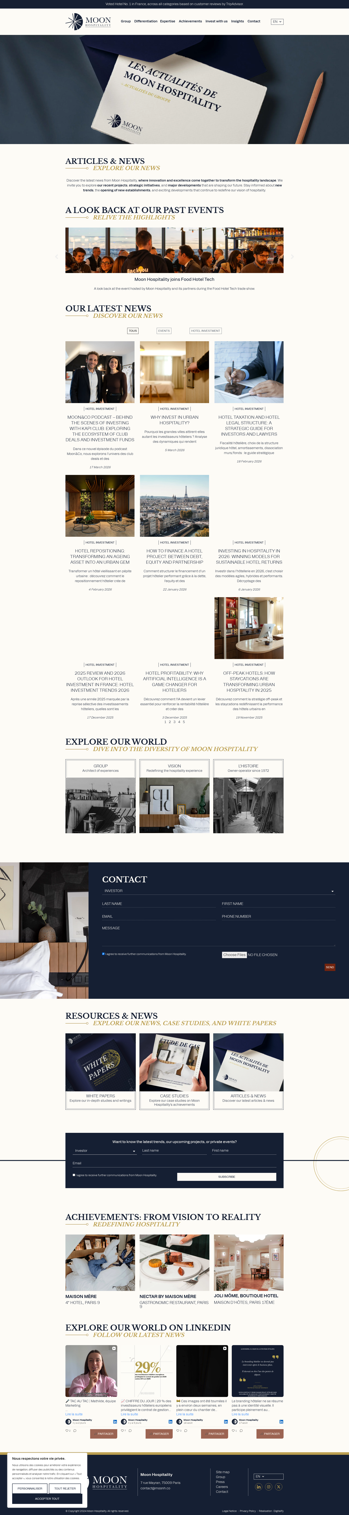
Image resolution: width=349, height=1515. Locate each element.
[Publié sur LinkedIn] (115, 1422)
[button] (56, 256)
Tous (133, 330)
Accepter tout (47, 1498)
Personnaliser (30, 1488)
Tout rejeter (65, 1488)
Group (220, 1477)
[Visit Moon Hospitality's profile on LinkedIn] (68, 1422)
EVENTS (164, 330)
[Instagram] (268, 1486)
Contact (222, 1492)
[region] (47, 1480)
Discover (100, 1284)
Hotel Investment (205, 330)
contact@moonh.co (155, 1488)
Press (220, 1482)
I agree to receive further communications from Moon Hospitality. (145, 954)
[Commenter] (74, 1434)
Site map (223, 1472)
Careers (222, 1487)
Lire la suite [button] (74, 1414)
